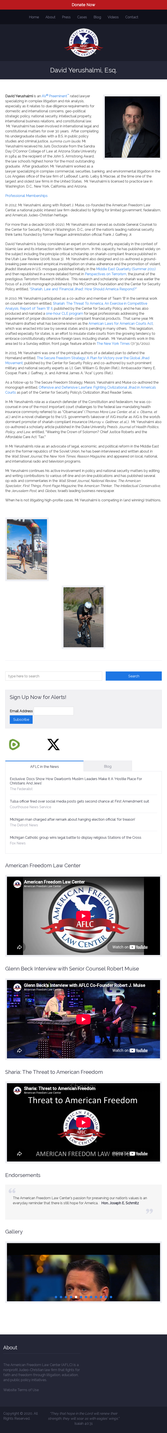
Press (66, 17)
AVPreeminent (54, 96)
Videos (113, 17)
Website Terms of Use (21, 1390)
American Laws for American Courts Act (121, 323)
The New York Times (113, 344)
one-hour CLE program (64, 313)
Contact (131, 17)
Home (34, 17)
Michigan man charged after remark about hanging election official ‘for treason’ (72, 819)
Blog (97, 17)
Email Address (21, 711)
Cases (82, 17)
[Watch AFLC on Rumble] (14, 744)
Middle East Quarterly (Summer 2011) (126, 269)
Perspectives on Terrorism (105, 274)
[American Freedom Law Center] (83, 42)
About (50, 17)
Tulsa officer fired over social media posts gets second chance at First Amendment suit (79, 801)
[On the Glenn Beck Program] (83, 1290)
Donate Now (83, 4)
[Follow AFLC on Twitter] (53, 744)
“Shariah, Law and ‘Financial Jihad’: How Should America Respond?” (83, 289)
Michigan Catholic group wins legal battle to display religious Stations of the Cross (75, 837)
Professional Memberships (26, 196)
